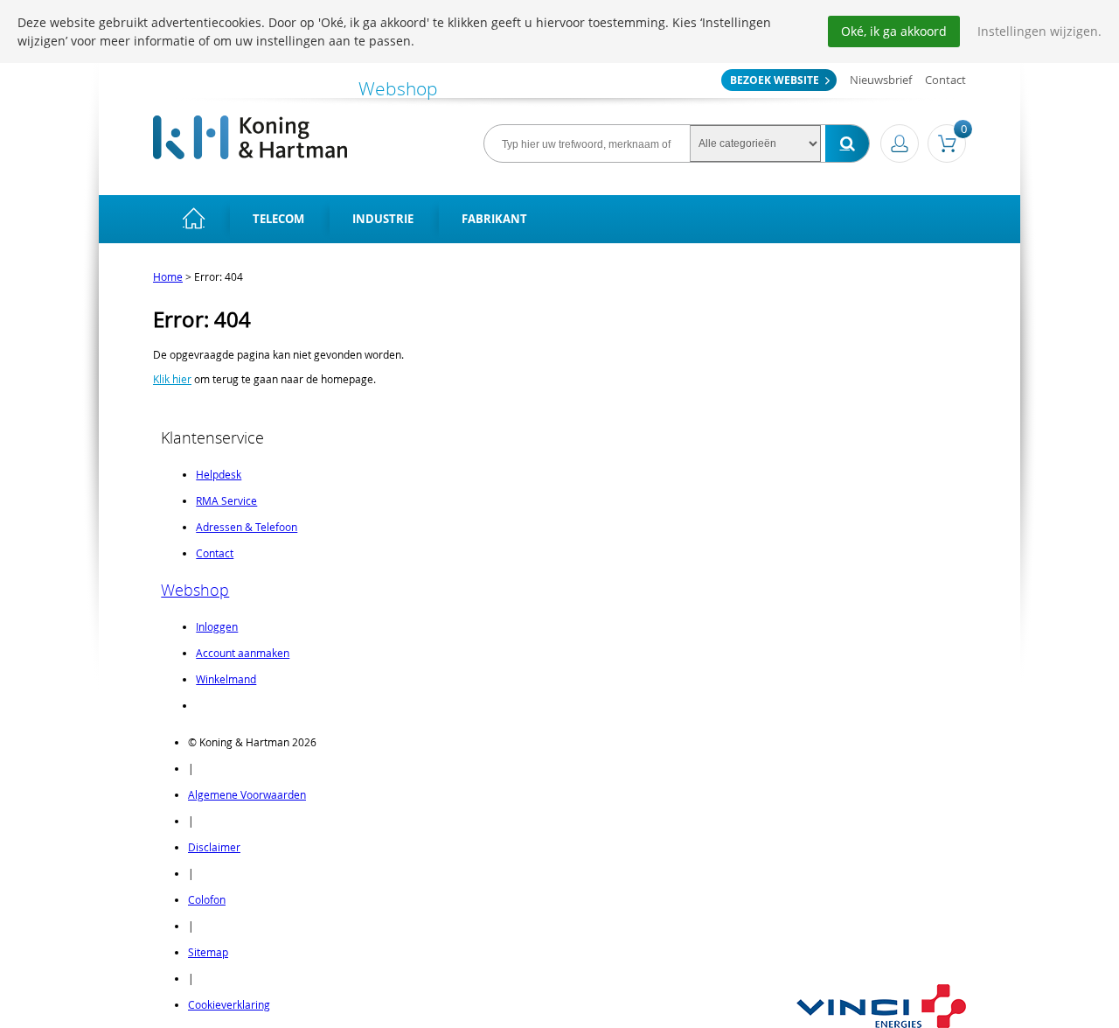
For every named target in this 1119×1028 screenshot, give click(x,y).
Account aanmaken (242, 653)
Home (168, 276)
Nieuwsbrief (881, 79)
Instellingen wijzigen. (1039, 31)
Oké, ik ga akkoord (894, 31)
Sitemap (208, 952)
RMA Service (226, 500)
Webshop (195, 589)
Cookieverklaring (229, 1004)
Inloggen (217, 626)
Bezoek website (774, 80)
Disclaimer (214, 847)
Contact (945, 79)
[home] (193, 219)
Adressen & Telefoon (246, 527)
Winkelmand (226, 679)
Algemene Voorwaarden (247, 794)
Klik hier (172, 379)
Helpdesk (218, 474)
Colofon (207, 899)
